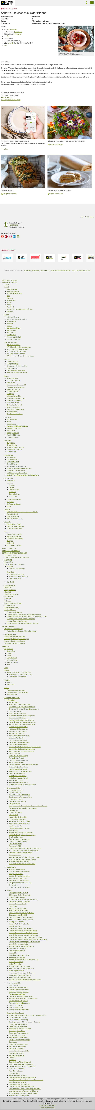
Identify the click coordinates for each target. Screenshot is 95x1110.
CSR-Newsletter (10, 585)
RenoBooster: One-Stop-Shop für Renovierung (25, 848)
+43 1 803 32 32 (6, 97)
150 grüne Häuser (15, 792)
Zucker (14, 43)
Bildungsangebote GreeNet (18, 893)
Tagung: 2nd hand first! (16, 922)
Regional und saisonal (14, 405)
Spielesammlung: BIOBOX (18, 915)
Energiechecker (14, 804)
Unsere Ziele (11, 651)
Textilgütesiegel (12, 514)
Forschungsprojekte (14, 983)
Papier (9, 302)
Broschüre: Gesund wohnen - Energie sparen (24, 709)
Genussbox (13, 1042)
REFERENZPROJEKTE (12, 698)
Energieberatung (12, 364)
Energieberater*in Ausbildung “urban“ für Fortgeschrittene (26, 616)
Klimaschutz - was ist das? (16, 471)
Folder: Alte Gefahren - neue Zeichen (21, 720)
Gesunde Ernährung (13, 389)
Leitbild (9, 653)
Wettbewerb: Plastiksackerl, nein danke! (22, 785)
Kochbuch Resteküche (16, 733)
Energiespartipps (13, 361)
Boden (9, 422)
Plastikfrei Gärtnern (13, 435)
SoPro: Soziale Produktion (18, 1075)
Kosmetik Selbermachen (15, 447)
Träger (9, 655)
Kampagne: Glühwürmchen (18, 729)
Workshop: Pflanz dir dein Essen (20, 977)
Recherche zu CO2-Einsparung (19, 1003)
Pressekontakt (12, 694)
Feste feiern (11, 383)
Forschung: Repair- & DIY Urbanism (21, 996)
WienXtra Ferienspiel (16, 962)
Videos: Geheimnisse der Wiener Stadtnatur (22, 631)
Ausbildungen (11, 867)
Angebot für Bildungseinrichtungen (16, 557)
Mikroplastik (11, 300)
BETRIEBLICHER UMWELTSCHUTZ (14, 553)
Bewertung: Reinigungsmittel (19, 1033)
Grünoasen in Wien (15, 812)
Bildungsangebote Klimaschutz (19, 895)
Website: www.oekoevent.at (18, 778)
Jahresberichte (12, 660)
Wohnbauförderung (13, 339)
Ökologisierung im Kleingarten (19, 839)
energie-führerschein (16, 874)
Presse (81, 270)
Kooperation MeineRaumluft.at (19, 824)
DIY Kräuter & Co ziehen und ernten (19, 347)
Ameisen (12, 485)
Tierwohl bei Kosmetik (14, 528)
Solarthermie (11, 335)
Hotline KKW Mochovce (17, 819)
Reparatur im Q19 (15, 846)
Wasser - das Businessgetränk (19, 1095)
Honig (9, 43)
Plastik (9, 305)
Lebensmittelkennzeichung (16, 398)
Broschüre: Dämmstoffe (17, 713)
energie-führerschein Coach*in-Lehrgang (21, 619)
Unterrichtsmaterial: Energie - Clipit (21, 928)
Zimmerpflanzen (12, 437)
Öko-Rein (10, 566)
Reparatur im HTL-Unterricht (19, 910)
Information (11, 700)
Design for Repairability (17, 897)
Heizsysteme (11, 330)
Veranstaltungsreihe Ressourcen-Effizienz (23, 1091)
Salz (5, 45)
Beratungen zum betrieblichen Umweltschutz (24, 1022)
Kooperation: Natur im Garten (19, 736)
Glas (8, 296)
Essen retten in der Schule (17, 904)
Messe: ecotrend (14, 753)
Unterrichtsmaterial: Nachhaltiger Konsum (23, 935)
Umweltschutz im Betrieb (15, 1013)
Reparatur (10, 311)
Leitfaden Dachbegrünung (18, 740)
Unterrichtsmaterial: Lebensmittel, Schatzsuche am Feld (28, 939)
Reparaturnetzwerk (15, 844)
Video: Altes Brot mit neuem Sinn (20, 771)
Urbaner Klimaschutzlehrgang (19, 887)
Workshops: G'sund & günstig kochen (21, 973)
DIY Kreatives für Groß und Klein (18, 349)
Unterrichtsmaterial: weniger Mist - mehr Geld (24, 942)
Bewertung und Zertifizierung (14, 564)
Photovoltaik (11, 332)
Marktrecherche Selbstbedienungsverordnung (25, 747)
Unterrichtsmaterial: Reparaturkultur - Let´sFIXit (25, 937)
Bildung (9, 890)
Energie (7, 359)
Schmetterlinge (14, 494)
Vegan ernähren (12, 412)
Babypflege (11, 443)
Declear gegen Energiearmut (19, 990)
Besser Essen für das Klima (18, 1024)
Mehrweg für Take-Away (17, 1046)
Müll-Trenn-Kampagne (16, 1049)
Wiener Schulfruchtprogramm (19, 966)
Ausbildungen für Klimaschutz (17, 473)
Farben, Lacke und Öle (14, 534)
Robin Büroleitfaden (16, 1071)
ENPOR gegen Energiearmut (18, 992)
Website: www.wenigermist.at (19, 955)
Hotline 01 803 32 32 (16, 790)
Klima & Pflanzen (12, 464)
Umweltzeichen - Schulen (17, 1082)
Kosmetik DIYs (12, 445)
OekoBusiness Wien (11, 594)
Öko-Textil (10, 582)
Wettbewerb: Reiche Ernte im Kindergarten (23, 959)
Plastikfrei (10, 307)
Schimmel (10, 543)
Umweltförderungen (11, 608)
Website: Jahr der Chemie (17, 776)
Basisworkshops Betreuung (18, 1020)
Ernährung (8, 588)
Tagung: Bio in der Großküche (19, 924)
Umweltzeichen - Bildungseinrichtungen (22, 1078)
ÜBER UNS (6, 647)
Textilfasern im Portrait (14, 518)
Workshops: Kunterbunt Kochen (20, 975)
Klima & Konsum (12, 459)
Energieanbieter (12, 368)
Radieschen (12, 30)
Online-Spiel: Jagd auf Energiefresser (21, 913)
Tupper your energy (15, 855)
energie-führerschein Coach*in (19, 876)
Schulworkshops (10, 634)
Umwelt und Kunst (15, 926)
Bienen (11, 487)
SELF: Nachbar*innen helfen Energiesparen (23, 850)
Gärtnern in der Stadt (14, 428)
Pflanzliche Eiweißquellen (15, 409)
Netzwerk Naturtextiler (17, 1055)
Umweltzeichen (9, 605)
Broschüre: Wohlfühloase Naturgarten (22, 716)
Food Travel (13, 906)
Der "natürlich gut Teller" (17, 1035)
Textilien (7, 510)
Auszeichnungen (12, 662)
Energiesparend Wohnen (17, 994)
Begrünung (8, 560)
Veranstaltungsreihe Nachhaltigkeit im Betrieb (22, 623)
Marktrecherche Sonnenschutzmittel (21, 751)
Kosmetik (7, 440)
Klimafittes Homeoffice (15, 539)
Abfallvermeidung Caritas (18, 1017)
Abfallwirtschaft (10, 555)
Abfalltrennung (12, 289)
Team (6, 668)
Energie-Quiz (13, 810)
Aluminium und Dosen (14, 293)
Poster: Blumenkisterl (16, 762)
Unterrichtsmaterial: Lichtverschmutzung (23, 931)
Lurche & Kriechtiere (14, 500)
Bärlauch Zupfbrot (7, 190)
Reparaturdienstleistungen (13, 603)
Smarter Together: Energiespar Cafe (21, 917)
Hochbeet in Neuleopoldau (18, 817)
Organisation (8, 649)
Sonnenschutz (11, 452)
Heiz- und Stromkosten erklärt (17, 373)
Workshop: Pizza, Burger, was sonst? (21, 968)
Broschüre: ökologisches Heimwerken (22, 707)
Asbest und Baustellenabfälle (17, 319)
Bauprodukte (11, 321)
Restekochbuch (14, 1073)
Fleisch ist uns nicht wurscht (16, 385)
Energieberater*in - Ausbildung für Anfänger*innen (24, 614)
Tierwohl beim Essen (14, 524)
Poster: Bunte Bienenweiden (18, 760)
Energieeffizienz (10, 590)
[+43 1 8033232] (86, 4)
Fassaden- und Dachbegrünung (17, 426)
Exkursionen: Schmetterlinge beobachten (23, 899)
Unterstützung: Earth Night (18, 841)
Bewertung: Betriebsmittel (18, 1026)
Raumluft (7, 599)
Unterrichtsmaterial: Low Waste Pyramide (23, 933)
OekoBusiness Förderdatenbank (20, 1062)
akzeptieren (47, 1103)
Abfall (6, 287)
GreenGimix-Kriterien (16, 574)
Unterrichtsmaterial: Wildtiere (19, 944)
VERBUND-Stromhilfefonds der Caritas (22, 859)
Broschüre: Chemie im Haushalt (19, 704)
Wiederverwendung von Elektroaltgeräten (23, 1093)
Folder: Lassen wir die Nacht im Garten (22, 724)
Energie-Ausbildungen (14, 612)
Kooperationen (12, 658)
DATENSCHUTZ (45, 270)
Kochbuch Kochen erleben (18, 731)
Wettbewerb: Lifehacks (17, 957)
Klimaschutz (8, 455)
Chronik (7, 670)
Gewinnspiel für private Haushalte (20, 674)
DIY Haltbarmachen (13, 345)
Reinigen (10, 541)
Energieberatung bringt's (17, 801)
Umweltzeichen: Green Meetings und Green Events (26, 1080)
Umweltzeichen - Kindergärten (19, 1084)
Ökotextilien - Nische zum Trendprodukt (22, 1066)
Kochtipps (10, 394)
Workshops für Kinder (16, 971)
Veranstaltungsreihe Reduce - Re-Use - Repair (24, 857)
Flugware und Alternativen (16, 387)
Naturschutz (8, 478)
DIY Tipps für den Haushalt (16, 354)
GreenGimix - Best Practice (18, 576)
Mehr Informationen (47, 1108)
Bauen (6, 315)
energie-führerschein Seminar (17, 621)
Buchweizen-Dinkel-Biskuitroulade (59, 190)
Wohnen (7, 532)
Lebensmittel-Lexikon (14, 400)
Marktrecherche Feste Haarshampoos (22, 749)
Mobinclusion (13, 830)
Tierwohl (7, 522)
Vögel (9, 506)
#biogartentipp (12, 419)
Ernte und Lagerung (13, 380)
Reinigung (7, 601)
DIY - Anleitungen (10, 342)
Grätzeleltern (13, 885)
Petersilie (18, 34)
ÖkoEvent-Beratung (16, 837)
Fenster (9, 326)
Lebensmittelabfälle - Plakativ (19, 828)
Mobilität (7, 592)
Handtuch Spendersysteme (18, 1044)
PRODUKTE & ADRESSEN (11, 551)
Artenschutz (11, 481)
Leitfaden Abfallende (16, 738)
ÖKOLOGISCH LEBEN (9, 282)
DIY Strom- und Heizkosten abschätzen (20, 356)
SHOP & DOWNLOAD (9, 549)
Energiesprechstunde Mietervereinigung (23, 808)
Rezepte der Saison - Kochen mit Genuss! (15, 141)
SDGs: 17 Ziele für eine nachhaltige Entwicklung (23, 475)
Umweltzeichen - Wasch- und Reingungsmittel (25, 1089)
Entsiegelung (11, 424)
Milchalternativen (13, 403)
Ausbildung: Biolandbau (17, 869)
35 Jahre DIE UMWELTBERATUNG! (19, 672)
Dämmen (10, 324)
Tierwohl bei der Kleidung (15, 526)
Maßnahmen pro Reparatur (18, 1001)
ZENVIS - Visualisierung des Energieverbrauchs (25, 980)
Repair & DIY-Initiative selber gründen (19, 309)
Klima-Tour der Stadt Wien (18, 908)
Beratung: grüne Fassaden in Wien (20, 797)
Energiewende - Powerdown (18, 1037)
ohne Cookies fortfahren (47, 1105)
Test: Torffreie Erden (16, 1007)
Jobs (77, 270)
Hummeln (12, 492)
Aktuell (6, 285)
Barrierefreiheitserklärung (61, 270)
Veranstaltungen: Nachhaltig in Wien (21, 946)
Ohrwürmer (13, 496)
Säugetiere (10, 502)
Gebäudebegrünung (14, 328)
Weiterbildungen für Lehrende (14, 637)
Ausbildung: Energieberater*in (19, 872)
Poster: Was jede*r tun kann (18, 767)
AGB (73, 270)
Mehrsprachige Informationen (14, 643)
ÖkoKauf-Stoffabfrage (17, 569)
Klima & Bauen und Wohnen (16, 466)
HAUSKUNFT (13, 815)
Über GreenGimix (15, 579)
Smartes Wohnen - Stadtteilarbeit (20, 853)
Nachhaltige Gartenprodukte (19, 1051)
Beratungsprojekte (13, 788)
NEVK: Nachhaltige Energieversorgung (22, 835)
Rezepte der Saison (9, 9)
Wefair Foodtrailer (15, 964)
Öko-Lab (12, 1057)
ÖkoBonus (12, 1060)
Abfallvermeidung (13, 291)
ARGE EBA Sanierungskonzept (19, 795)
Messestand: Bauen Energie (18, 756)
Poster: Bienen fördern (16, 758)
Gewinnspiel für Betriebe (17, 677)
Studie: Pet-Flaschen (16, 1005)
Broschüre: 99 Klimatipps (17, 718)
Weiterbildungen (10, 610)
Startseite (27, 270)
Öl (8, 36)
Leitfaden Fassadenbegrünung (19, 742)
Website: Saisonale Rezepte (18, 782)
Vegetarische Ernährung (15, 414)
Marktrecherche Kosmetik (18, 745)
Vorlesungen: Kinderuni (17, 951)
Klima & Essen (11, 457)
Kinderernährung (12, 391)
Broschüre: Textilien (15, 711)
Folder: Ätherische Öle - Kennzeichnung (22, 722)
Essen (6, 376)
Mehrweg (10, 298)
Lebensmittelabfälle (14, 396)
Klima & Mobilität (13, 462)
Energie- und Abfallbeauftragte (19, 1040)
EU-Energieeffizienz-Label (16, 370)
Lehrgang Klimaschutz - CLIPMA (20, 883)
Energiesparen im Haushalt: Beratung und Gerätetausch (28, 806)
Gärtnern (7, 417)
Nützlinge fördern (13, 433)
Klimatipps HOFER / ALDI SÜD (19, 821)
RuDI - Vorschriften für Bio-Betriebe (21, 1064)
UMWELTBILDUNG (9, 626)
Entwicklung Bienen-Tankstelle (19, 902)
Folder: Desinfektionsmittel (18, 727)
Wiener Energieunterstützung (19, 861)
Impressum (35, 270)
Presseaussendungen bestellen (17, 692)
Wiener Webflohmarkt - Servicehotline (22, 864)
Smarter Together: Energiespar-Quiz (21, 919)
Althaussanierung (13, 317)
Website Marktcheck (16, 780)
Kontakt (88, 270)
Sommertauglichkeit (14, 337)
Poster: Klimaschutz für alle (18, 769)
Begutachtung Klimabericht (18, 987)
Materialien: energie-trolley (18, 878)
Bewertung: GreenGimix (17, 1031)
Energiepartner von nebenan (18, 880)
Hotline (9, 682)
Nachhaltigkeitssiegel (16, 1053)
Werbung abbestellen (14, 545)
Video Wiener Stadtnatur (17, 948)
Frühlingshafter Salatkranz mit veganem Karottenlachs (66, 141)
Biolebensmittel (12, 378)
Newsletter (10, 684)
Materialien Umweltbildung (13, 629)
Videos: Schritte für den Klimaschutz (19, 468)
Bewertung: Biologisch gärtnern (20, 1029)
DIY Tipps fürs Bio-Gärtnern (16, 351)
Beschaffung (8, 562)
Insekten (10, 483)
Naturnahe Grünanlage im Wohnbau (21, 833)
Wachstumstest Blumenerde (19, 1010)
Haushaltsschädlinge (14, 536)
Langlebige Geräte (15, 826)
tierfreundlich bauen (14, 504)
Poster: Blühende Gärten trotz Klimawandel (23, 765)
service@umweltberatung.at (10, 100)
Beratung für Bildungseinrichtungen (16, 639)
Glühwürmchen (14, 489)
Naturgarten (11, 430)
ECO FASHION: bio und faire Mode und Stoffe (22, 512)
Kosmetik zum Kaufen (14, 449)
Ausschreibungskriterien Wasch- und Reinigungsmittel (27, 1015)
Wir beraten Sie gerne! (9, 280)
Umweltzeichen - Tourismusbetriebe (21, 1086)
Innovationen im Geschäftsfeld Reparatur (23, 998)
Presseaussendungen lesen (16, 690)
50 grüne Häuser (14, 985)
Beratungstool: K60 (15, 799)
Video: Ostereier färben (17, 773)
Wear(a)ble (13, 953)
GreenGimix (11, 572)
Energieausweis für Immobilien (17, 366)
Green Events (9, 596)
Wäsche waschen (13, 516)
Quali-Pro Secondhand (16, 1069)
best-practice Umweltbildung (14, 641)
